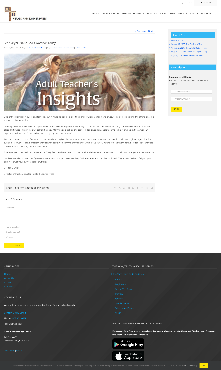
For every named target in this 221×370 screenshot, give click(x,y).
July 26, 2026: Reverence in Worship (187, 55)
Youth (118, 313)
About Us (9, 278)
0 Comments (80, 48)
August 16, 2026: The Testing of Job (186, 44)
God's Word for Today (37, 48)
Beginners (120, 284)
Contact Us (10, 282)
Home (7, 274)
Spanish (119, 298)
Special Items (122, 303)
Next (150, 31)
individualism (57, 48)
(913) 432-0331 (19, 318)
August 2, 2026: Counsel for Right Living (189, 52)
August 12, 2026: (178, 40)
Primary (119, 294)
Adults (118, 279)
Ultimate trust (68, 48)
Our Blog (8, 286)
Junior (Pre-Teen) (123, 289)
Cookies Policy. (191, 366)
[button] (214, 14)
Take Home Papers (124, 308)
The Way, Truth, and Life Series (128, 274)
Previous (141, 31)
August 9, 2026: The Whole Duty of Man (189, 48)
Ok (203, 366)
